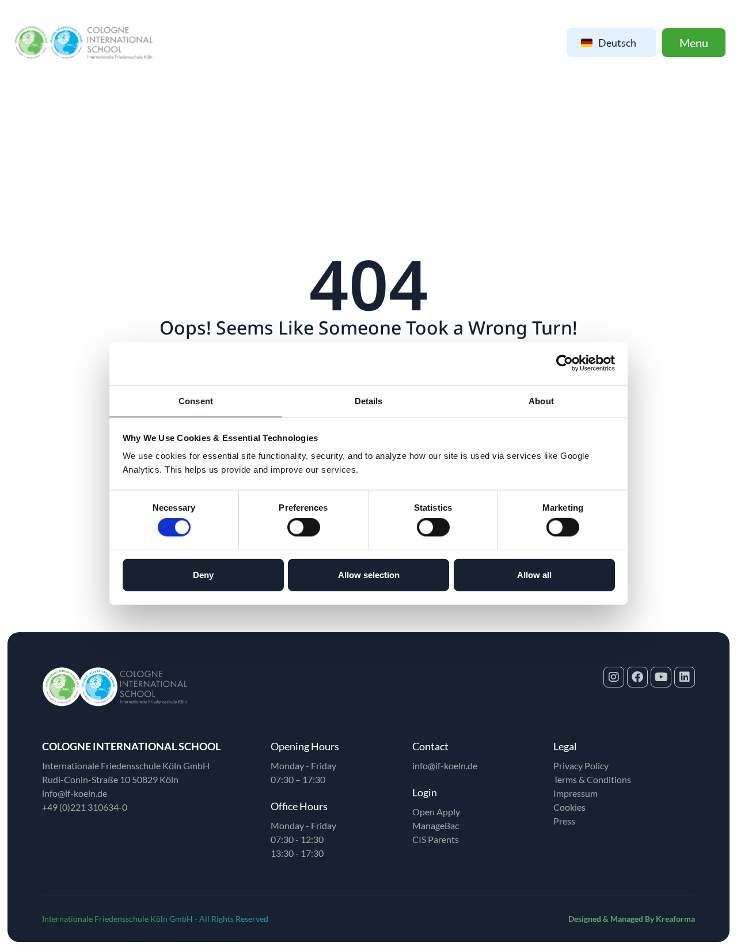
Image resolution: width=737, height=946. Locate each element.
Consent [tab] (195, 400)
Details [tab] (369, 400)
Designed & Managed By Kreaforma (631, 919)
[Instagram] (613, 677)
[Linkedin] (684, 677)
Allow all (534, 574)
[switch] (303, 527)
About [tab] (541, 400)
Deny (203, 574)
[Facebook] (637, 677)
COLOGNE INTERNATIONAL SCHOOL (131, 746)
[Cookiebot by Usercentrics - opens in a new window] (564, 363)
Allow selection (369, 574)
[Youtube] (661, 677)
